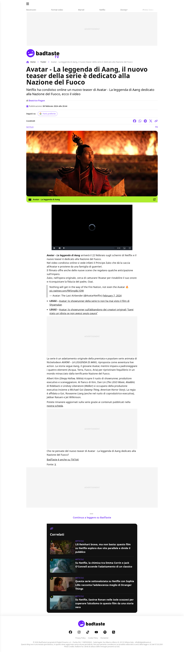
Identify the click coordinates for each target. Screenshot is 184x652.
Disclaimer (104, 638)
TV (156, 127)
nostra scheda (55, 405)
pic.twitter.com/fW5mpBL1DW (66, 290)
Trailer (43, 62)
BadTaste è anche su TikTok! (63, 459)
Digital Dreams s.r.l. (64, 642)
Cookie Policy (93, 638)
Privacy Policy (80, 638)
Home (33, 62)
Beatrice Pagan (37, 100)
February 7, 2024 (112, 295)
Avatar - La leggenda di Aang (46, 199)
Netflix (30, 127)
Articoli (79, 541)
